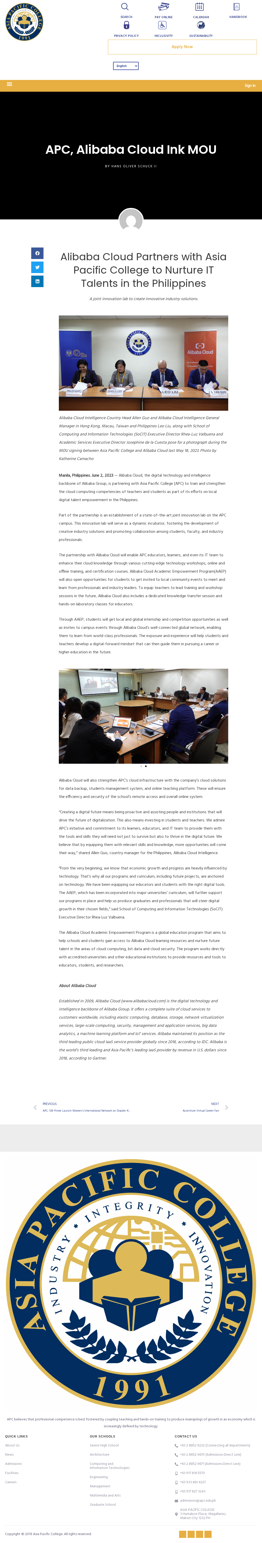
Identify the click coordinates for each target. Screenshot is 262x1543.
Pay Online (163, 17)
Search (127, 17)
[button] (9, 84)
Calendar (201, 17)
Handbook (238, 17)
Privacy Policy (126, 36)
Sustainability (201, 36)
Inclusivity (164, 36)
